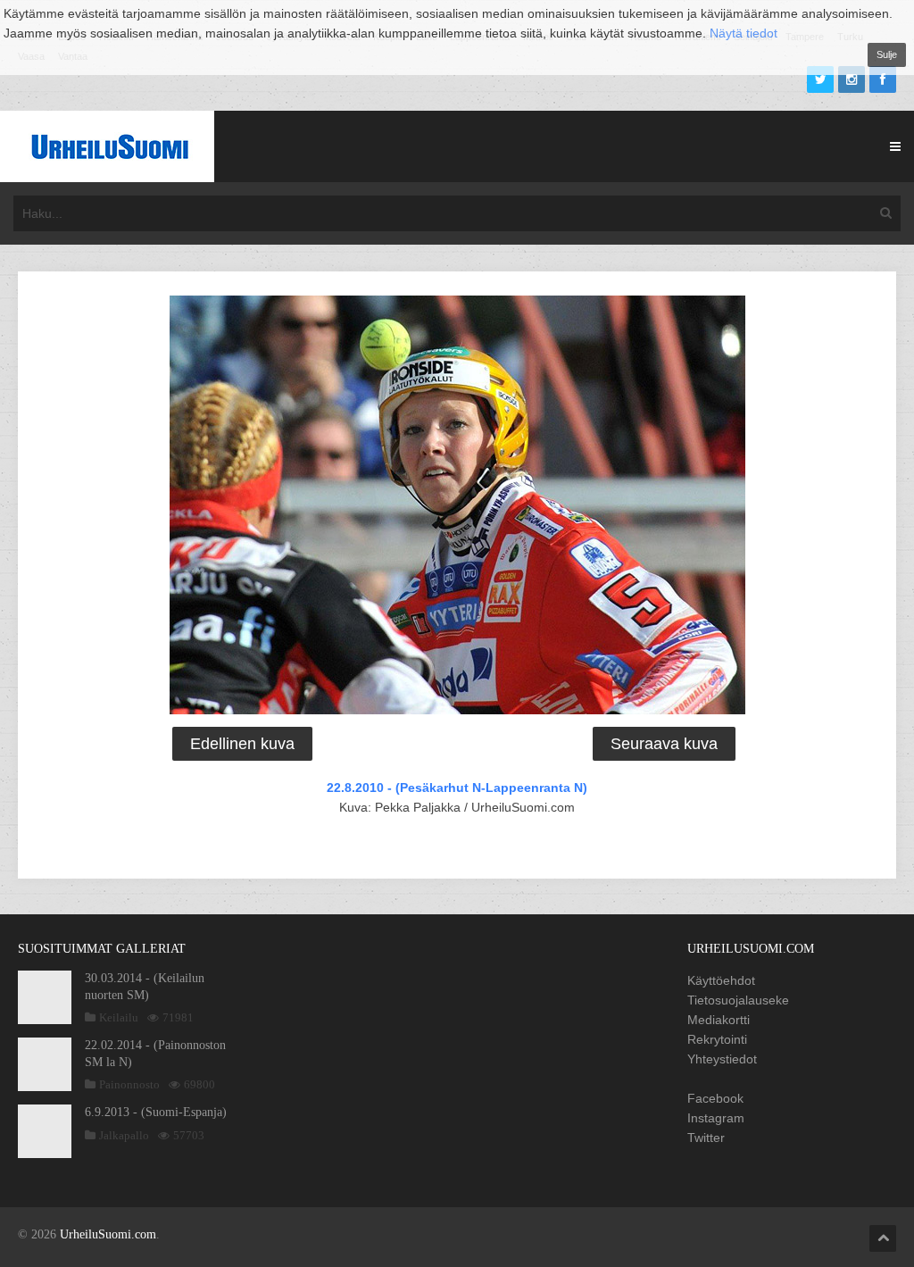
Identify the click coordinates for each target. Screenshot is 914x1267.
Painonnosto (129, 1084)
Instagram (715, 1118)
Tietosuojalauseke (738, 1000)
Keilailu (118, 1017)
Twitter (706, 1137)
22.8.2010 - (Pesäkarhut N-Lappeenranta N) (457, 787)
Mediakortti (718, 1020)
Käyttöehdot (721, 980)
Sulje (887, 54)
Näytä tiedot (743, 33)
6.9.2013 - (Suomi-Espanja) (156, 1112)
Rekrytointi (717, 1039)
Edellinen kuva (242, 744)
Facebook (715, 1098)
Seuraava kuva (664, 744)
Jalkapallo (124, 1135)
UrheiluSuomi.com (108, 1234)
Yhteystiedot (722, 1059)
